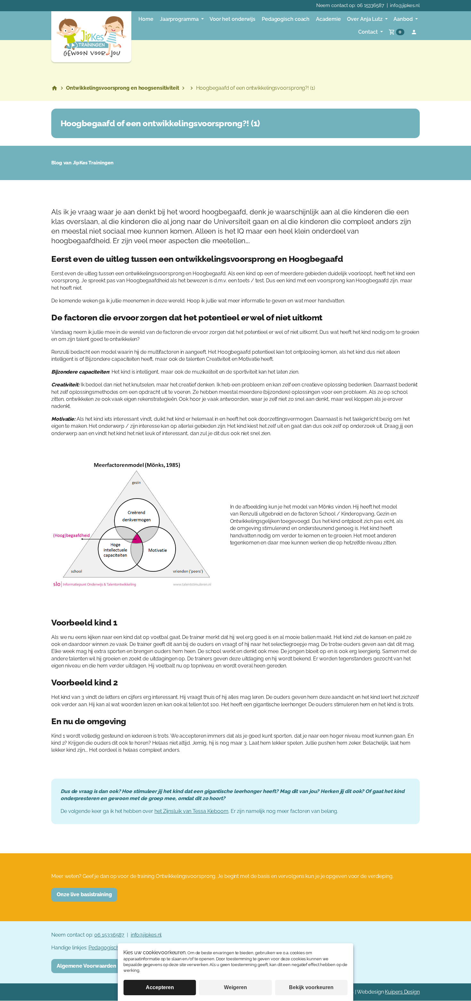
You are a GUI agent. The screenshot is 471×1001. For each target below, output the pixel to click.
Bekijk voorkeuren (311, 987)
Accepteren (160, 987)
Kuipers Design (402, 992)
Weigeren (235, 987)
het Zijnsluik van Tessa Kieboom (191, 811)
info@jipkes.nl (405, 5)
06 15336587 (370, 5)
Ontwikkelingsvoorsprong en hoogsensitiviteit (122, 88)
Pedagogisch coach (111, 948)
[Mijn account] (414, 32)
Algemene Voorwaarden (86, 966)
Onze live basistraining (84, 894)
